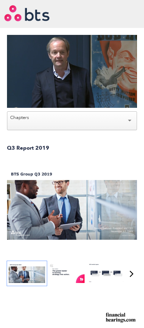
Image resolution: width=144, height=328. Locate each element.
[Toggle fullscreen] (132, 172)
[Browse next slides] (131, 273)
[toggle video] (105, 97)
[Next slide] (132, 204)
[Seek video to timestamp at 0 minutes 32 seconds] (106, 273)
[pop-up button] (116, 97)
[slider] (72, 87)
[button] (73, 72)
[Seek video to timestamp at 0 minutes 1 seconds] (27, 273)
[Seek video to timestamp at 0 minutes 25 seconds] (67, 273)
